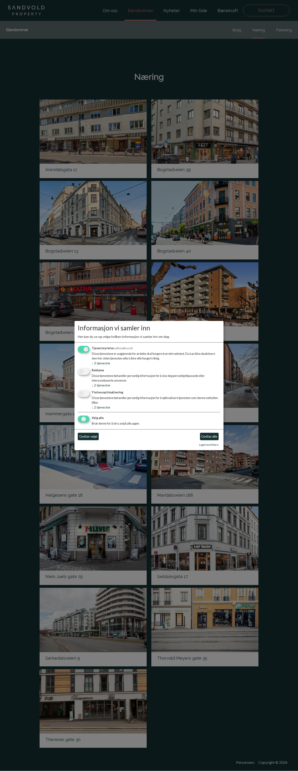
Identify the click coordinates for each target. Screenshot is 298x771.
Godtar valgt (88, 437)
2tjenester (101, 385)
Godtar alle (209, 437)
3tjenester (101, 363)
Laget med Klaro (208, 444)
